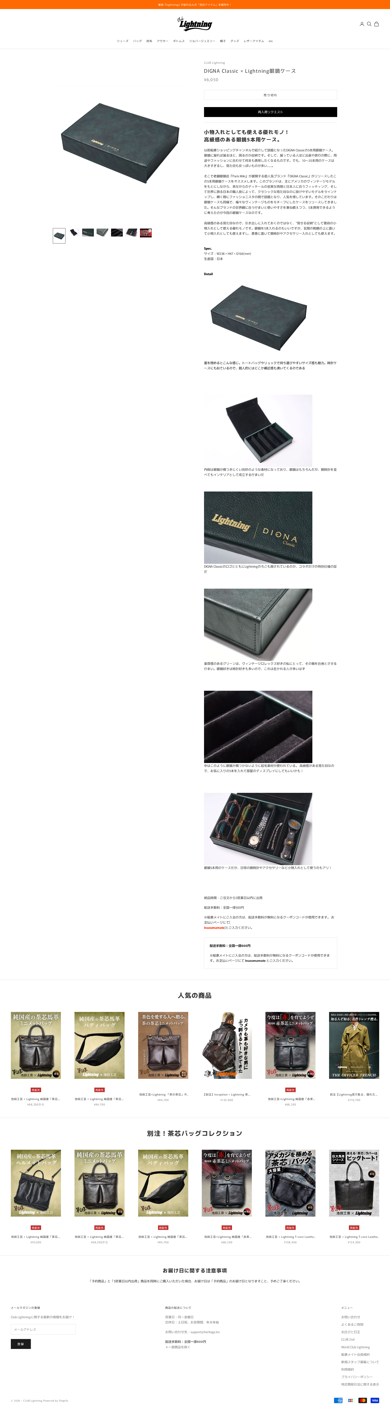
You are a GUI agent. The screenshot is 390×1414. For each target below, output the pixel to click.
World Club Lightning (355, 1347)
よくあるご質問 (352, 1324)
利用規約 (347, 1369)
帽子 (223, 41)
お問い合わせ (350, 1317)
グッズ (234, 41)
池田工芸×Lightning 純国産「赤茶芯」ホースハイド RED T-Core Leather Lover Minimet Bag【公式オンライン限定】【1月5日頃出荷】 (290, 1099)
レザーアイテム (254, 41)
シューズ (123, 41)
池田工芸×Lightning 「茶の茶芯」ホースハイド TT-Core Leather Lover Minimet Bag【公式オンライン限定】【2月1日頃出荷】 (163, 1094)
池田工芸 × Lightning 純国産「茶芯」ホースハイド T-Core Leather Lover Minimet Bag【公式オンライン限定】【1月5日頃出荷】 (36, 1099)
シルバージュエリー (202, 41)
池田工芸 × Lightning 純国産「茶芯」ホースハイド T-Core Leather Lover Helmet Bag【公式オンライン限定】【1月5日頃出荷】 (36, 1237)
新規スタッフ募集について (360, 1362)
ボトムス (179, 41)
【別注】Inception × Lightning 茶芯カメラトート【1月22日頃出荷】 (227, 1094)
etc (271, 41)
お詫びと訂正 (350, 1332)
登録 (20, 1344)
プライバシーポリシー (357, 1376)
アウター (163, 41)
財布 (149, 41)
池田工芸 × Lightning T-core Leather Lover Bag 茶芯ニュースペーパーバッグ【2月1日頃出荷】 (290, 1237)
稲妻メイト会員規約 (355, 1354)
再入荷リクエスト (270, 112)
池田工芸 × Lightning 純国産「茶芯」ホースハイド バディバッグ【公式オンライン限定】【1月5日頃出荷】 (99, 1099)
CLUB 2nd (348, 1339)
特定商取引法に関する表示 (360, 1384)
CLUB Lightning (214, 62)
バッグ (137, 41)
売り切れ (270, 95)
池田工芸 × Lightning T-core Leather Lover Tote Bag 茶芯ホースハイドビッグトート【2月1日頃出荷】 (354, 1237)
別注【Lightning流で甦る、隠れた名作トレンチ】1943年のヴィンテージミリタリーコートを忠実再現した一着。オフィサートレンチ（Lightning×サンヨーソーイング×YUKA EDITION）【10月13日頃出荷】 (354, 1094)
